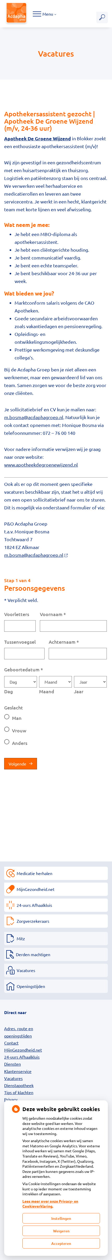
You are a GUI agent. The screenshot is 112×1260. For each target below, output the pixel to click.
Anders (19, 743)
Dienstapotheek (19, 1085)
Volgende (17, 763)
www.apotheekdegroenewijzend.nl (41, 464)
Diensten (12, 1063)
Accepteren (61, 1243)
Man (17, 718)
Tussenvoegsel (20, 642)
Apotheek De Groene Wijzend (37, 138)
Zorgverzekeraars (33, 921)
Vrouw (19, 730)
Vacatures (26, 970)
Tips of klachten (18, 1092)
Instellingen (61, 1218)
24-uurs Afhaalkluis (34, 905)
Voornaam (53, 614)
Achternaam (64, 642)
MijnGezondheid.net (35, 889)
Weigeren (61, 1230)
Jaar (78, 691)
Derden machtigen (33, 954)
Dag (8, 691)
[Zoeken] (102, 17)
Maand (46, 691)
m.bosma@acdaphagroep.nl (33, 417)
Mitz (21, 938)
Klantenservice (18, 1071)
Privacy (10, 1099)
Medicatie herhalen (34, 873)
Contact (11, 1042)
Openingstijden (31, 986)
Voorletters (16, 614)
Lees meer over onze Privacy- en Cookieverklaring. (50, 1204)
